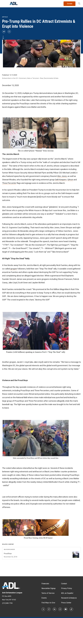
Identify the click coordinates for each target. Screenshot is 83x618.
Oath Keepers (61, 179)
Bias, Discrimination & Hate (49, 78)
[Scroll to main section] (3, 37)
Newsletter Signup (49, 588)
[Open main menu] (4, 3)
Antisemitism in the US (10, 78)
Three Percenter (9, 183)
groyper (13, 269)
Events (44, 598)
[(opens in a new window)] (43, 609)
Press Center (66, 603)
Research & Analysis (69, 598)
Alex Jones (62, 176)
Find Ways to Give (48, 603)
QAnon (70, 179)
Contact (64, 584)
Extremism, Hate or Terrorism (29, 78)
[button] (79, 4)
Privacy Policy (66, 588)
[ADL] (14, 4)
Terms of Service (48, 593)
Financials (45, 584)
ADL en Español (67, 593)
